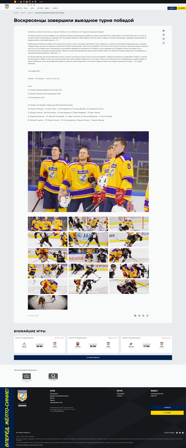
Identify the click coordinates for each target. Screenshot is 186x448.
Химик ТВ (154, 396)
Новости (19, 8)
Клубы (41, 1)
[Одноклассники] (163, 38)
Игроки (52, 398)
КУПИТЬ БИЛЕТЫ (94, 357)
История (40, 8)
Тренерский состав (56, 402)
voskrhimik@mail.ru (59, 411)
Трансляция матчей (157, 393)
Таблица (119, 396)
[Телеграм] (163, 34)
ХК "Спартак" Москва (176, 5)
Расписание (120, 393)
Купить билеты (60, 338)
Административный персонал (59, 396)
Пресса (52, 400)
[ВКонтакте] (163, 30)
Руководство (54, 393)
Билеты (173, 8)
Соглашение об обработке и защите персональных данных (29, 445)
